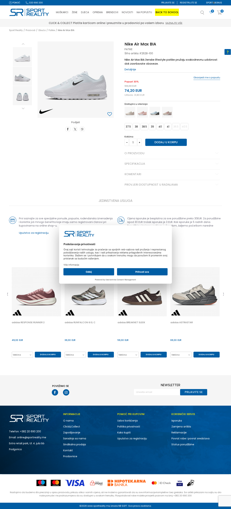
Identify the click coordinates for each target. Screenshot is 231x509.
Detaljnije (130, 69)
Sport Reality (16, 30)
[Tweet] (75, 129)
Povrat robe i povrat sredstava (190, 438)
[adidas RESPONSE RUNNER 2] (36, 291)
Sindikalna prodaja (74, 444)
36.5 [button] (175, 126)
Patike (52, 30)
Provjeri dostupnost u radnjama (151, 185)
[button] (206, 13)
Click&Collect (71, 426)
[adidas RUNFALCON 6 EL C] (89, 291)
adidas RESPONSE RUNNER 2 (28, 322)
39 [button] (152, 126)
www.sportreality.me (98, 505)
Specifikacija (135, 164)
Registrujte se (188, 2)
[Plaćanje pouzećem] (191, 483)
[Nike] (46, 111)
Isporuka (176, 420)
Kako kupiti (124, 432)
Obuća (42, 30)
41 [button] (168, 126)
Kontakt (68, 450)
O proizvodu (134, 153)
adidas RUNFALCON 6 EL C (80, 322)
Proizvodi (30, 30)
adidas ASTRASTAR (181, 322)
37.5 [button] (128, 126)
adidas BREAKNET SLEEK (131, 322)
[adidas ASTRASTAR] (195, 291)
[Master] (56, 483)
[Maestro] (41, 483)
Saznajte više (132, 23)
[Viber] (82, 129)
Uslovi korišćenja (127, 420)
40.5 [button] (184, 126)
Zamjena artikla (181, 426)
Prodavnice (70, 456)
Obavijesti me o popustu (206, 77)
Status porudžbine (182, 444)
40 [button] (160, 126)
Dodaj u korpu (166, 142)
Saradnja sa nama (74, 438)
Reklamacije (179, 432)
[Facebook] (68, 129)
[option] (22, 56)
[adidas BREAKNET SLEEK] (142, 291)
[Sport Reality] (29, 12)
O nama (68, 420)
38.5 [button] (144, 126)
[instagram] (66, 392)
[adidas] (17, 312)
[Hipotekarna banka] (127, 483)
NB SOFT (122, 505)
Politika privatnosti (128, 426)
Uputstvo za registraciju (34, 233)
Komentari (133, 174)
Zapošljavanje (71, 432)
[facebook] (55, 392)
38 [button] (136, 126)
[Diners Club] (96, 483)
